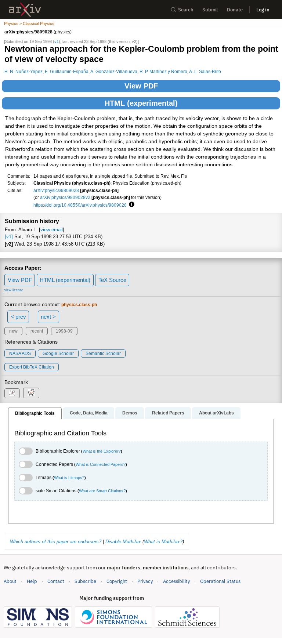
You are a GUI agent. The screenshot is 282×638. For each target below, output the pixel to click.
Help (32, 581)
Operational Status (220, 581)
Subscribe (85, 581)
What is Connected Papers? (101, 464)
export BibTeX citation (31, 367)
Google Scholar (58, 353)
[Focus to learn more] (130, 205)
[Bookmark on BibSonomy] (12, 393)
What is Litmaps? (69, 477)
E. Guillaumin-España (66, 71)
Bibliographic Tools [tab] (35, 413)
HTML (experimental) (141, 103)
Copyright (116, 581)
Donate (235, 10)
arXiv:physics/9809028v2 (65, 197)
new (13, 331)
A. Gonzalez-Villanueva (113, 71)
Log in (263, 10)
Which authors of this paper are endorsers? (55, 541)
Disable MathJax (123, 541)
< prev (18, 316)
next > (48, 316)
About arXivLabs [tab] (216, 413)
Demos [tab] (129, 413)
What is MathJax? (163, 541)
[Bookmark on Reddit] (31, 393)
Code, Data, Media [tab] (89, 413)
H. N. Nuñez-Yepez (23, 71)
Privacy (145, 581)
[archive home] (25, 10)
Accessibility (176, 581)
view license (13, 290)
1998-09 (64, 331)
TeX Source (112, 280)
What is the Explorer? (102, 451)
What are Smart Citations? (102, 491)
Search (186, 10)
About (10, 581)
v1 (56, 41)
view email (51, 229)
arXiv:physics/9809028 (56, 190)
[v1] (9, 236)
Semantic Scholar (103, 353)
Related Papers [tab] (168, 413)
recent (36, 331)
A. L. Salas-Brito (205, 71)
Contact (55, 581)
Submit (210, 10)
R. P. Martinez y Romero (163, 71)
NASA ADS (20, 353)
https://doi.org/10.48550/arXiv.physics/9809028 (80, 205)
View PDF (141, 86)
